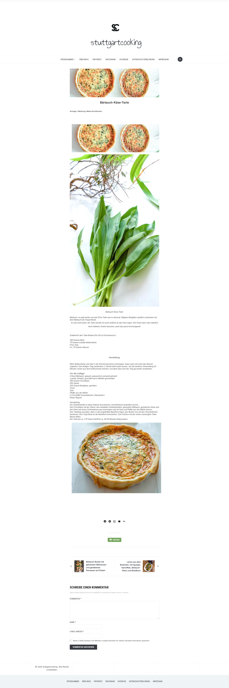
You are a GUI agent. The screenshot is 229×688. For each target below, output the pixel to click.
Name (73, 622)
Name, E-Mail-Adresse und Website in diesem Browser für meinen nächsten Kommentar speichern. (111, 641)
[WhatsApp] (114, 521)
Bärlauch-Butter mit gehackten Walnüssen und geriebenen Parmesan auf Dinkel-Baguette (96, 566)
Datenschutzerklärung (143, 59)
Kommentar (75, 599)
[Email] (119, 521)
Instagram (111, 59)
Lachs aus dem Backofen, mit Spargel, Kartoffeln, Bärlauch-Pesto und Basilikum (130, 566)
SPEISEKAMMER (66, 59)
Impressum (164, 59)
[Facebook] (105, 521)
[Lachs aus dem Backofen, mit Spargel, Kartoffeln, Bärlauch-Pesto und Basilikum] (148, 566)
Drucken (116, 540)
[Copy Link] (124, 521)
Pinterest (97, 59)
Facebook (124, 59)
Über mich (84, 59)
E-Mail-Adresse (77, 631)
